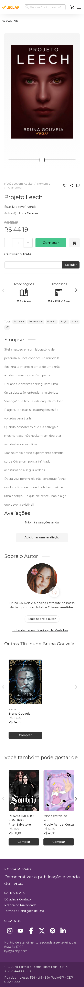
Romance (43, 183)
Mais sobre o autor (42, 619)
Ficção (64, 321)
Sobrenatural (36, 321)
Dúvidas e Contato (17, 899)
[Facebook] (31, 930)
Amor (75, 321)
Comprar (51, 242)
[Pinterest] (52, 930)
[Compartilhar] (71, 186)
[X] (41, 930)
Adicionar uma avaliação (42, 537)
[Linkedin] (63, 930)
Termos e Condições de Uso (24, 911)
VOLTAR (12, 21)
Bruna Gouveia (28, 213)
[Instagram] (9, 930)
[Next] (76, 291)
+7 (7, 327)
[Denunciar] (78, 186)
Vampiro (51, 321)
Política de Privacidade (20, 905)
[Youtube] (20, 930)
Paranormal (14, 187)
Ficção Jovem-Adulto (18, 183)
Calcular (71, 265)
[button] (79, 7)
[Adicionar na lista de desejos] (65, 186)
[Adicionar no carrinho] (74, 242)
